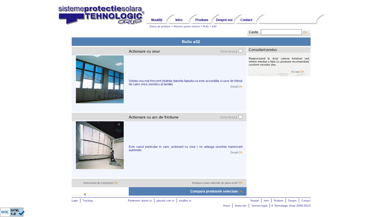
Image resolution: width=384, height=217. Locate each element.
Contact (306, 200)
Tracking (88, 200)
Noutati (254, 200)
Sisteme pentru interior (186, 26)
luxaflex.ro (185, 200)
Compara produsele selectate (214, 191)
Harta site (241, 205)
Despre (292, 200)
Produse (278, 200)
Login (75, 200)
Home (226, 205)
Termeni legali (259, 205)
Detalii (235, 86)
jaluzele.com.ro (165, 200)
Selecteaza (228, 51)
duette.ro (146, 200)
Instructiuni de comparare (98, 183)
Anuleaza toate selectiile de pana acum (215, 183)
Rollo (206, 26)
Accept (295, 71)
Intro (266, 200)
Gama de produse (160, 26)
